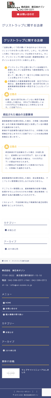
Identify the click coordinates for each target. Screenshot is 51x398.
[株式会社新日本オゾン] (25, 7)
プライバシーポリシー (23, 392)
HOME (8, 302)
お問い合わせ (26, 14)
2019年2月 (13, 249)
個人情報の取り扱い (14, 314)
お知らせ (12, 230)
